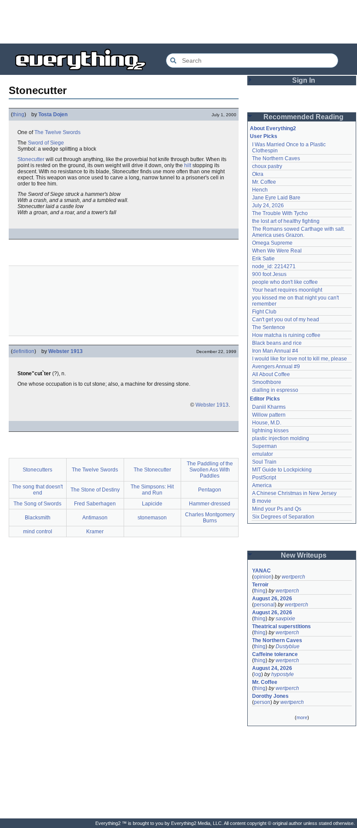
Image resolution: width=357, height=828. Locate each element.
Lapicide (152, 504)
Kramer (95, 531)
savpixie (285, 619)
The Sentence (268, 327)
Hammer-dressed (209, 504)
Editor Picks (265, 399)
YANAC (261, 571)
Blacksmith (38, 518)
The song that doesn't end (37, 490)
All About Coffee (271, 374)
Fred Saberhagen (95, 504)
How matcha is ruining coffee (286, 335)
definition (23, 351)
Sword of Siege (46, 143)
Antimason (95, 518)
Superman (264, 446)
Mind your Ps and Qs (276, 509)
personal (264, 605)
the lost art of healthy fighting (286, 221)
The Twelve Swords (57, 132)
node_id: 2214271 (274, 266)
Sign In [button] (303, 80)
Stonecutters (37, 470)
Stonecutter (30, 159)
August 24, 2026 (272, 668)
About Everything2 (273, 128)
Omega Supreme (272, 243)
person (262, 702)
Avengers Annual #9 (276, 367)
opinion (263, 577)
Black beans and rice (277, 343)
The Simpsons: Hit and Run (152, 490)
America (262, 485)
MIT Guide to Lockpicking (282, 470)
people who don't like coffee (285, 282)
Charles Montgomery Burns (210, 518)
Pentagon (209, 490)
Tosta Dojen (52, 114)
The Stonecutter (152, 470)
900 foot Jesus (269, 274)
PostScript (264, 478)
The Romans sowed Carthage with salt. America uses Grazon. (299, 232)
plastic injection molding (280, 438)
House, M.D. (266, 423)
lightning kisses (270, 430)
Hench (260, 190)
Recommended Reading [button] (303, 117)
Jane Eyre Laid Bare (276, 198)
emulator (262, 454)
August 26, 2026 (272, 599)
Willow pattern (269, 415)
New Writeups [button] (304, 555)
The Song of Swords (37, 504)
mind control (37, 531)
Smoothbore (266, 382)
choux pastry (267, 166)
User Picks (263, 136)
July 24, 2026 (268, 205)
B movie (261, 501)
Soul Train (264, 462)
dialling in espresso (275, 390)
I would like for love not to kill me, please (299, 359)
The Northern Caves (276, 158)
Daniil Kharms (269, 407)
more (301, 717)
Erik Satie (263, 259)
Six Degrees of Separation (283, 517)
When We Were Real (277, 251)
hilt (187, 165)
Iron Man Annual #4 (275, 351)
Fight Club (264, 312)
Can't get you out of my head (285, 319)
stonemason (152, 518)
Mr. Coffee (264, 182)
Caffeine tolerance (275, 654)
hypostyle (282, 674)
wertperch (293, 577)
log (257, 674)
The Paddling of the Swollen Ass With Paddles (210, 470)
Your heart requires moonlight (287, 290)
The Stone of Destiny (95, 490)
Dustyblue (288, 646)
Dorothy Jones (270, 696)
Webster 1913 (65, 351)
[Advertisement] (178, 21)
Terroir (260, 585)
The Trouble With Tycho (280, 213)
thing (18, 114)
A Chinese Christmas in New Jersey (294, 493)
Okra (257, 174)
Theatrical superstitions (281, 626)
